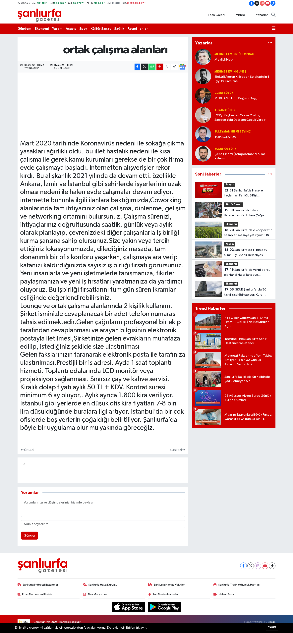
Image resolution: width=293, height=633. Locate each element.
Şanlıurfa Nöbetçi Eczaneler (40, 584)
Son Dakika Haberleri (165, 594)
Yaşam (57, 28)
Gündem (24, 28)
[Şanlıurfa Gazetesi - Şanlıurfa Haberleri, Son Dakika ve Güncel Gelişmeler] (39, 15)
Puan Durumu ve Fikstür (37, 594)
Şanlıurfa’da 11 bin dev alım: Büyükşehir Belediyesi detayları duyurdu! (245, 253)
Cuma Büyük (223, 92)
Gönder (29, 535)
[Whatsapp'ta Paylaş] (151, 67)
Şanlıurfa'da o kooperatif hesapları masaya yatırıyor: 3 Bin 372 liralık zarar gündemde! (248, 233)
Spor (83, 28)
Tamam (272, 627)
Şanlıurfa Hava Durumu (102, 584)
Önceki (29, 449)
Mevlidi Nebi (223, 59)
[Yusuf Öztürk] (203, 153)
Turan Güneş (224, 110)
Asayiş (71, 28)
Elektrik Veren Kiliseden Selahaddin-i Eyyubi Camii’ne (241, 79)
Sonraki (176, 449)
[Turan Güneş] (203, 115)
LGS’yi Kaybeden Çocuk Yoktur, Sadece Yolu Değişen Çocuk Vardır (239, 117)
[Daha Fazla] (159, 67)
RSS (25, 621)
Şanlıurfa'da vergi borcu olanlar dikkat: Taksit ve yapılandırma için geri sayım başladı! (247, 273)
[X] (250, 565)
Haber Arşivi (226, 594)
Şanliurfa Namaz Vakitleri (169, 584)
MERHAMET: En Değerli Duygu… (238, 98)
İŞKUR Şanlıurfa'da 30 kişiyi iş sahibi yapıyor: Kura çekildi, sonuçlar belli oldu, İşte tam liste (246, 292)
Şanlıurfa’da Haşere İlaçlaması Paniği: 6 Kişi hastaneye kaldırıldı (243, 193)
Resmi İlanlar (138, 28)
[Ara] (273, 15)
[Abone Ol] (182, 67)
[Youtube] (265, 565)
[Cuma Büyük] (203, 95)
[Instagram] (258, 565)
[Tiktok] (272, 565)
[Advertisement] (102, 103)
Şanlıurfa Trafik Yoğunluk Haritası (239, 584)
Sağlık (119, 28)
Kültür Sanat (100, 28)
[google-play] (164, 607)
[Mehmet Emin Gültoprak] (203, 57)
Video (240, 15)
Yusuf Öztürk (225, 148)
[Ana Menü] (273, 28)
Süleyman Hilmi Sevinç (232, 131)
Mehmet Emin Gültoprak (234, 54)
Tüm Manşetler (97, 594)
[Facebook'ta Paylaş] (137, 67)
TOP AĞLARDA (225, 137)
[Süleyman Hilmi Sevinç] (203, 134)
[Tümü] (270, 43)
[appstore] (129, 607)
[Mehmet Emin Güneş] (203, 76)
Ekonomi (42, 28)
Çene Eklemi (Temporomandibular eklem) (239, 156)
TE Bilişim (269, 621)
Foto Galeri (216, 15)
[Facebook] (243, 565)
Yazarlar (262, 15)
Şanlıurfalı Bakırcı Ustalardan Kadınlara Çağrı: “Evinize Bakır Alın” (244, 213)
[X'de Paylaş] (144, 67)
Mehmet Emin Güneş (230, 71)
